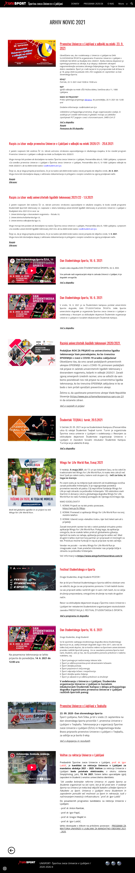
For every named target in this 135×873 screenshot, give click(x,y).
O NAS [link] (111, 3)
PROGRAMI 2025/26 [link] (93, 3)
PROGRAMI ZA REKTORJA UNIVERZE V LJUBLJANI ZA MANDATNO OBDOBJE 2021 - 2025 (93, 828)
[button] (132, 4)
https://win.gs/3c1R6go (83, 507)
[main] (67, 22)
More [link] (121, 3)
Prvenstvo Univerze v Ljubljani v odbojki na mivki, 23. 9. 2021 (92, 45)
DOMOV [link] (75, 3)
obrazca (88, 99)
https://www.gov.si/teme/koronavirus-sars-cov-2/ (97, 396)
